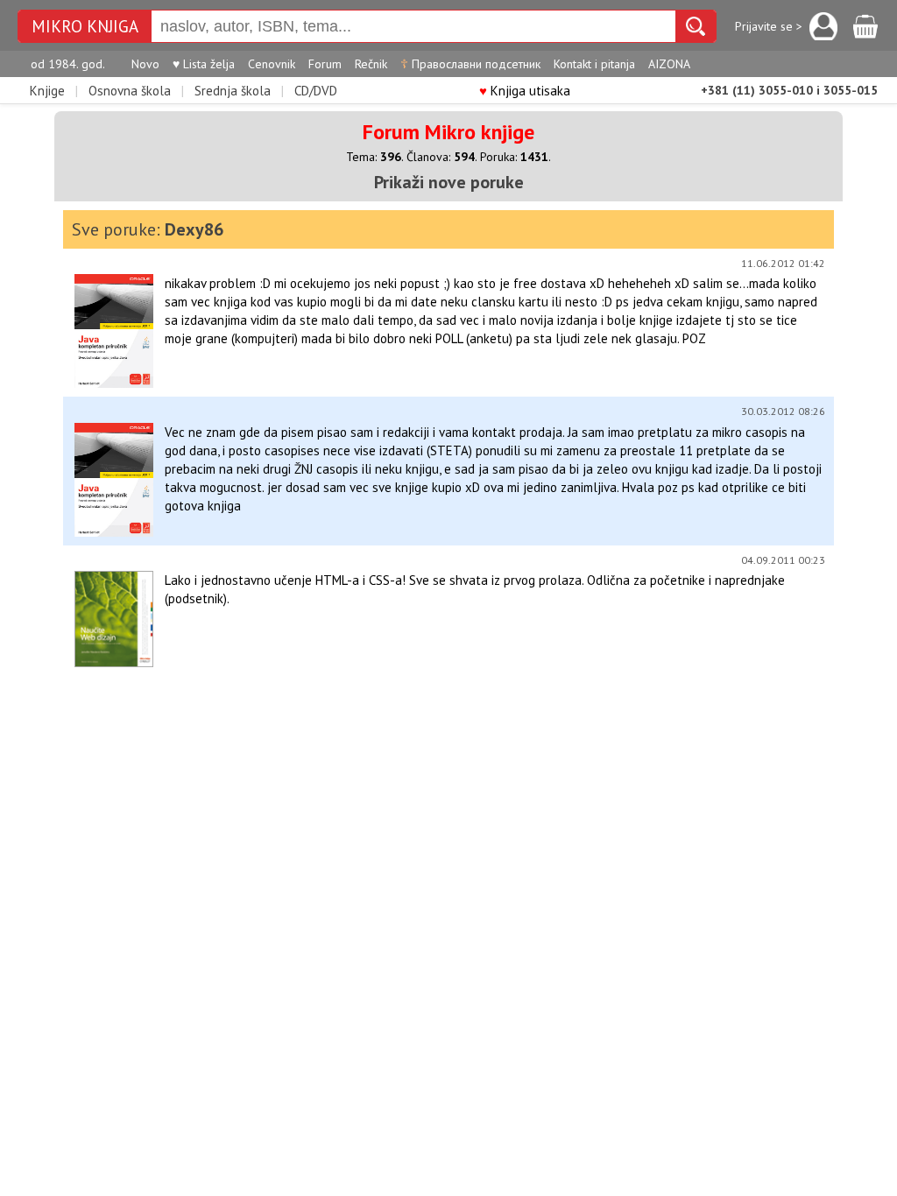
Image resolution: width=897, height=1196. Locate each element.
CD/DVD (315, 90)
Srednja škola (232, 90)
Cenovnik (271, 64)
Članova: (440, 157)
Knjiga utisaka (524, 90)
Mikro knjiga (85, 27)
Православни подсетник (470, 64)
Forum (325, 64)
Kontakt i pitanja (594, 64)
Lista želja (204, 64)
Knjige (47, 90)
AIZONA (669, 64)
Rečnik (371, 64)
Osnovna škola (129, 90)
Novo (145, 64)
